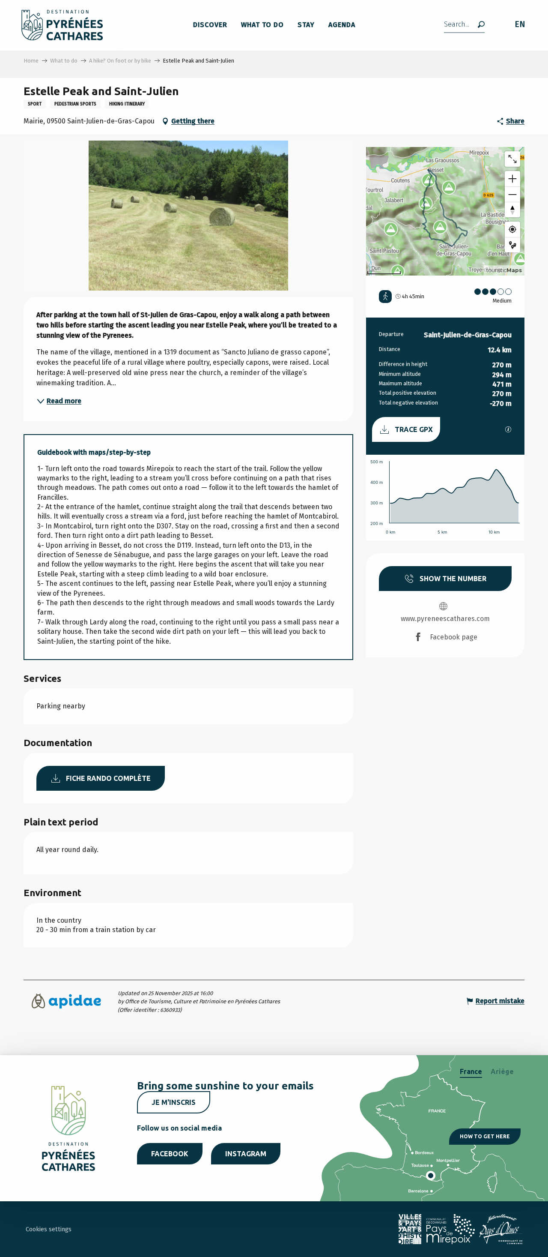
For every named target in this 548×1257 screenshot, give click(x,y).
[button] (464, 25)
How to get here (485, 1136)
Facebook (169, 1154)
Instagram (245, 1154)
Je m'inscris (174, 1102)
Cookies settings (48, 1229)
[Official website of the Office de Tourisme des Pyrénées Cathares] (62, 25)
